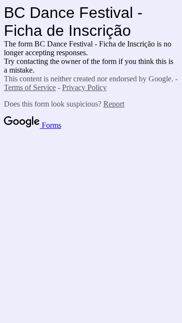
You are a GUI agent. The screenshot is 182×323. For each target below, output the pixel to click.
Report (113, 104)
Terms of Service (30, 87)
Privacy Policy (84, 87)
